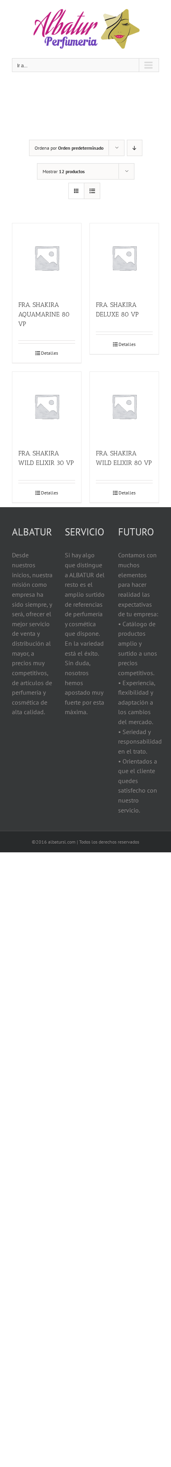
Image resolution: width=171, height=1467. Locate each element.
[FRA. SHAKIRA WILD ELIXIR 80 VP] (124, 406)
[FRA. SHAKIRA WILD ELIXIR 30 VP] (46, 406)
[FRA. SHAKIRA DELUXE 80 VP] (124, 257)
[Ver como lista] (92, 191)
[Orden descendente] (134, 148)
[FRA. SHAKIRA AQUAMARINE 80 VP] (46, 257)
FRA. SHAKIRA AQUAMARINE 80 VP (44, 314)
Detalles (49, 353)
